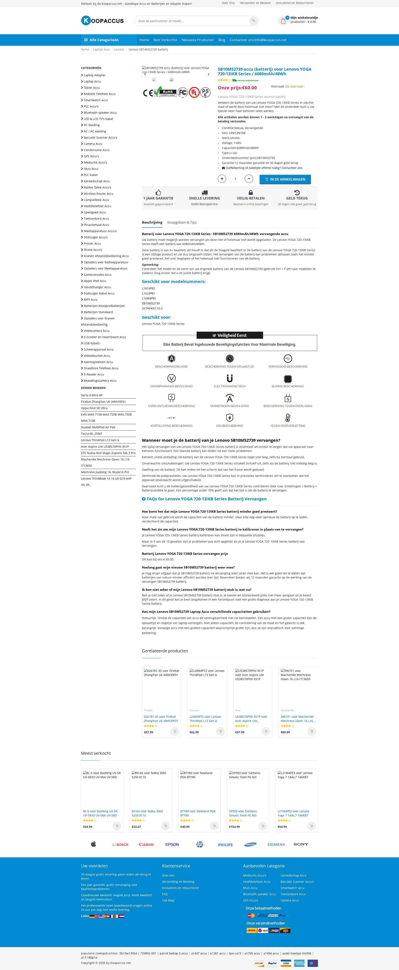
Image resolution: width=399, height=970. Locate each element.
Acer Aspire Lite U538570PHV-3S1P (105, 446)
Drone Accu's (93, 250)
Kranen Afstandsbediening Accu (106, 256)
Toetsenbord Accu (96, 218)
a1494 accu (271, 953)
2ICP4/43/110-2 (152, 308)
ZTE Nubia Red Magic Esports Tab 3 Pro (108, 453)
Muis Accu (91, 169)
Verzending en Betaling (178, 882)
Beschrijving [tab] (152, 222)
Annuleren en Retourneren (295, 3)
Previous (145, 74)
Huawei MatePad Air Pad (98, 427)
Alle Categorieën (104, 39)
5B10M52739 (151, 303)
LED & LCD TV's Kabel (98, 119)
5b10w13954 (128, 953)
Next (208, 74)
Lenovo (119, 49)
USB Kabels (92, 343)
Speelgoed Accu (95, 212)
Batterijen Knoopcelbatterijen (104, 306)
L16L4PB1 (148, 293)
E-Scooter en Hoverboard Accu (105, 337)
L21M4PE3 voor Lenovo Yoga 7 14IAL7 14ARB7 (293, 813)
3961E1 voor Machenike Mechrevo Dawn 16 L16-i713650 (297, 719)
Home (144, 40)
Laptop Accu (101, 49)
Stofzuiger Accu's (96, 237)
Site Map (168, 900)
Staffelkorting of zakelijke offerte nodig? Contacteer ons (264, 168)
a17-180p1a (89, 957)
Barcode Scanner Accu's (100, 137)
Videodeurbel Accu (97, 356)
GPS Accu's (91, 156)
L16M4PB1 (149, 298)
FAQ (165, 894)
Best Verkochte (165, 40)
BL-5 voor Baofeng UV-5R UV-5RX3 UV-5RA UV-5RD (100, 813)
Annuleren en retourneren (180, 888)
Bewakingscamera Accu (100, 381)
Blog (221, 40)
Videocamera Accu (97, 331)
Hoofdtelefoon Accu (97, 206)
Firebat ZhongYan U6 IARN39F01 (103, 402)
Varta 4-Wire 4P (91, 395)
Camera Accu (93, 144)
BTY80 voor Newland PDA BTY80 (198, 813)
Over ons (168, 875)
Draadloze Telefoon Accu (101, 368)
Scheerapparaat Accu (99, 349)
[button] (298, 20)
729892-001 (148, 953)
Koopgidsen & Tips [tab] (182, 222)
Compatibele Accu (96, 200)
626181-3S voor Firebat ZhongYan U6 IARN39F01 (161, 719)
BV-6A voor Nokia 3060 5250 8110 (147, 813)
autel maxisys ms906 (296, 953)
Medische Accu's (95, 162)
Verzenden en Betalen (255, 3)
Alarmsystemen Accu (98, 362)
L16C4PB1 (148, 288)
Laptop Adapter (95, 75)
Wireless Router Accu (98, 194)
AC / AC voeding (95, 131)
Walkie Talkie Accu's (97, 187)
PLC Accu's (91, 106)
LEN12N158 (237, 133)
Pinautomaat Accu (96, 225)
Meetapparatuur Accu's (100, 231)
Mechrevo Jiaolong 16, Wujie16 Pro (105, 472)
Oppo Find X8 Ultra (94, 408)
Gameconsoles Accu (98, 275)
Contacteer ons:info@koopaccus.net (258, 40)
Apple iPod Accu (95, 281)
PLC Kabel (91, 175)
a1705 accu (252, 953)
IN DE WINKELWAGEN (287, 179)
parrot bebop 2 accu (174, 953)
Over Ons (228, 3)
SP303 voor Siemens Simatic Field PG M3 (243, 813)
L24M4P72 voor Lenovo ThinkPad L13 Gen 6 (205, 719)
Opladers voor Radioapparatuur (106, 262)
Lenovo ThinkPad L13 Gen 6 (100, 440)
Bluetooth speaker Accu (100, 112)
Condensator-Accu (97, 150)
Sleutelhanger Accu (97, 287)
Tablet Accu (92, 88)
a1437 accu (199, 953)
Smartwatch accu (96, 100)
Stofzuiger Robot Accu (99, 293)
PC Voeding (92, 125)
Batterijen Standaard (98, 312)
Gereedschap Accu (97, 181)
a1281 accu (218, 953)
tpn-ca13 (235, 953)
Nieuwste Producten (198, 40)
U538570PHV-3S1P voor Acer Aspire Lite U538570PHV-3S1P (251, 719)
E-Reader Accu (94, 374)
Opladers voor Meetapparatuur (106, 268)
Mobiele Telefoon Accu (100, 94)
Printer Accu (92, 243)
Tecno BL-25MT (91, 434)
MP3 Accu (90, 300)
